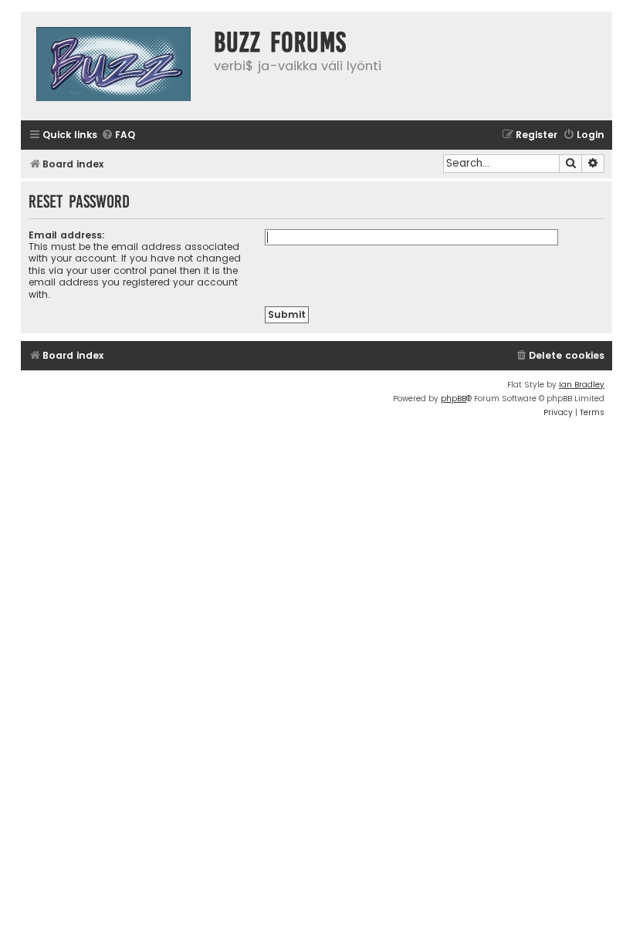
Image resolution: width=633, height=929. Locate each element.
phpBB (453, 398)
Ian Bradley (581, 384)
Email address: (67, 235)
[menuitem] (118, 135)
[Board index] (113, 66)
